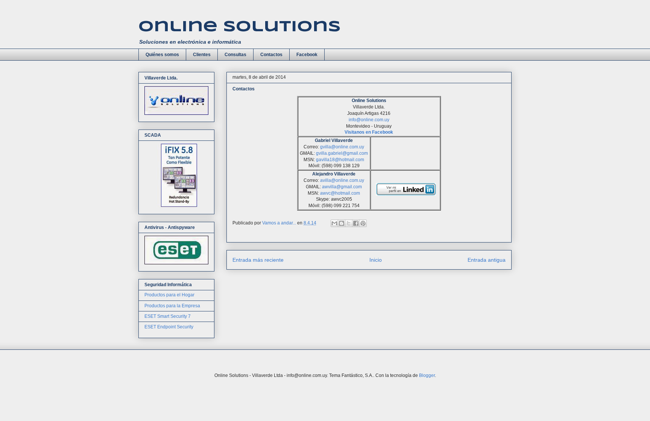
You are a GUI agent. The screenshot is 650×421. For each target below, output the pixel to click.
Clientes (202, 54)
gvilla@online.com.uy (342, 146)
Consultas (235, 54)
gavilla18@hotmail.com (340, 159)
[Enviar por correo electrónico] (334, 223)
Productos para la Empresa (172, 305)
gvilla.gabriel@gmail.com (342, 153)
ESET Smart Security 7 (167, 316)
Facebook (306, 54)
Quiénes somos (162, 54)
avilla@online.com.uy (342, 180)
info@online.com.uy (369, 119)
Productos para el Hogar (169, 294)
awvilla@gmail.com (342, 186)
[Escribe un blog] (341, 223)
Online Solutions (239, 27)
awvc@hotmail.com (340, 193)
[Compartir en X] (348, 223)
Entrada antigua (487, 260)
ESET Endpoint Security (168, 326)
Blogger (427, 375)
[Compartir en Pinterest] (363, 223)
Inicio (375, 260)
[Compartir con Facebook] (356, 223)
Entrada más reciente (258, 260)
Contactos (271, 54)
